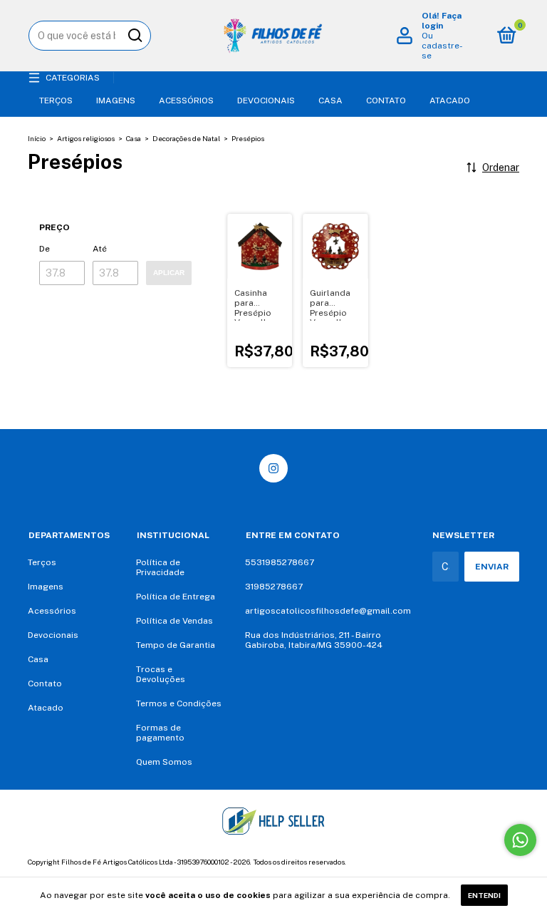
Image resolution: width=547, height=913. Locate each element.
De (44, 249)
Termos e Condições (179, 703)
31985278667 (274, 587)
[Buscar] (134, 35)
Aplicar (168, 273)
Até (100, 249)
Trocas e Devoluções (160, 674)
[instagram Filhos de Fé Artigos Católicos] (273, 468)
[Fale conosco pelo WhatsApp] (520, 840)
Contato (386, 100)
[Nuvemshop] (474, 864)
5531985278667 (279, 562)
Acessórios (186, 100)
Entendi (484, 895)
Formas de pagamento (160, 733)
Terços (56, 100)
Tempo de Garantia (175, 645)
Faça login (442, 21)
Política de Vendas (174, 621)
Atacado (449, 100)
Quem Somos (164, 762)
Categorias (73, 78)
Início (37, 138)
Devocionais (266, 100)
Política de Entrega (175, 597)
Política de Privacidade (160, 567)
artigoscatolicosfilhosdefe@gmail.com (328, 611)
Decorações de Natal (186, 138)
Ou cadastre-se (442, 46)
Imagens (115, 100)
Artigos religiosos (86, 138)
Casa (330, 100)
